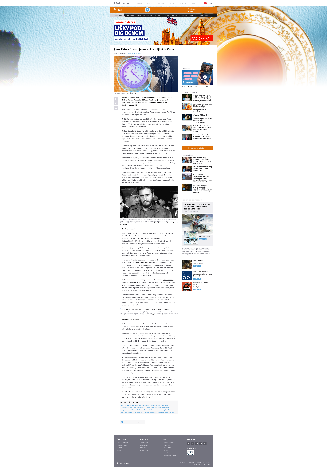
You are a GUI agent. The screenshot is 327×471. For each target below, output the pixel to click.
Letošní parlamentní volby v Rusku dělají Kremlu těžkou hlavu (202, 168)
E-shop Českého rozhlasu (192, 200)
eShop (119, 450)
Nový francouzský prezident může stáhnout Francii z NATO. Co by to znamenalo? (202, 160)
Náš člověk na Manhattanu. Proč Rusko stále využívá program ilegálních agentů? (203, 128)
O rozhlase (183, 3)
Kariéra (166, 450)
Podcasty (143, 448)
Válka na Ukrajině (122, 442)
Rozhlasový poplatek (170, 455)
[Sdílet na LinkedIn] (116, 108)
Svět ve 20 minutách (135, 53)
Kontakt (166, 453)
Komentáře (193, 15)
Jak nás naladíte (169, 442)
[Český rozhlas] (121, 3)
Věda (201, 15)
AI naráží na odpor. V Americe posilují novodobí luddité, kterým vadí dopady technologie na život (202, 189)
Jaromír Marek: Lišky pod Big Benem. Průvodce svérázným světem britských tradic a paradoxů (202, 107)
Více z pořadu (188, 155)
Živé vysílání (187, 79)
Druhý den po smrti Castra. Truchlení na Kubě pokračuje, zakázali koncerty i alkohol (145, 410)
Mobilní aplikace (145, 450)
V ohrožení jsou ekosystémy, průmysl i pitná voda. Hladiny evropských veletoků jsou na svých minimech (202, 178)
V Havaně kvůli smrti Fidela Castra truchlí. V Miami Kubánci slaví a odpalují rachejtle (145, 407)
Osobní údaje (190, 462)
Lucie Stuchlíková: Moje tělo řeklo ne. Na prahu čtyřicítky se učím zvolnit (202, 137)
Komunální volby (122, 445)
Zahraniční (118, 15)
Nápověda (167, 445)
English (208, 462)
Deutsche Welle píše (140, 262)
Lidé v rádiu (167, 448)
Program (149, 3)
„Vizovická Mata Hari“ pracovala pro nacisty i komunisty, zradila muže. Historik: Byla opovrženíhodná (202, 118)
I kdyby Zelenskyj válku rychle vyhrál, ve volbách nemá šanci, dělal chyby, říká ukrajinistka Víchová (202, 98)
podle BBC (135, 109)
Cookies (182, 462)
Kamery (190, 11)
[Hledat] (211, 3)
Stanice (172, 3)
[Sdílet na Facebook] (116, 99)
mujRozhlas (161, 3)
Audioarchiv (192, 9)
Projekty (174, 15)
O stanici (165, 15)
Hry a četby (186, 73)
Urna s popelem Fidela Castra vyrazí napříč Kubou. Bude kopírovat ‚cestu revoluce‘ (145, 405)
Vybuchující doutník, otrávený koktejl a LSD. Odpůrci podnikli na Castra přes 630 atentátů (147, 412)
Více (207, 15)
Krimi (194, 73)
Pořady (138, 15)
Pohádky (186, 76)
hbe (125, 417)
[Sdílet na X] (116, 103)
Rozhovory (183, 15)
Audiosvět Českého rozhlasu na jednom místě (195, 87)
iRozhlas (139, 3)
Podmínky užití (200, 462)
